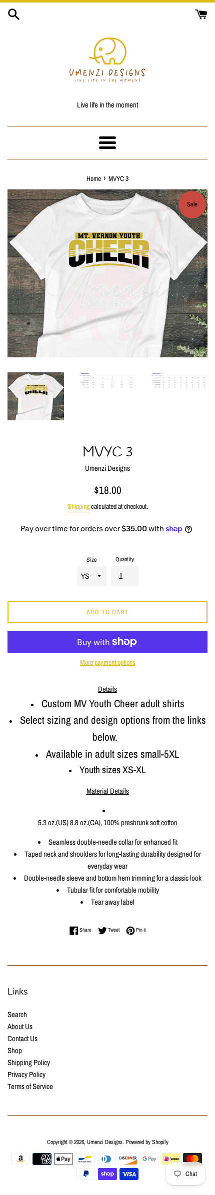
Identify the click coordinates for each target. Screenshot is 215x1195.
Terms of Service (30, 1086)
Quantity (125, 559)
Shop (15, 1050)
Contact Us (23, 1038)
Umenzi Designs (104, 1142)
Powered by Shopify (147, 1142)
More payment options (108, 662)
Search (17, 1014)
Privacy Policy (27, 1074)
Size (91, 560)
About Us (20, 1026)
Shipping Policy (29, 1062)
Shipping (79, 506)
